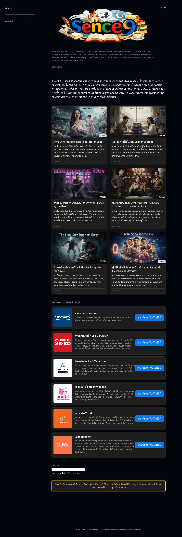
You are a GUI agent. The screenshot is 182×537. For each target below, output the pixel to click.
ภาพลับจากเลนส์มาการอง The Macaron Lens (77, 141)
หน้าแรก (8, 8)
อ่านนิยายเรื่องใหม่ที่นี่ (149, 317)
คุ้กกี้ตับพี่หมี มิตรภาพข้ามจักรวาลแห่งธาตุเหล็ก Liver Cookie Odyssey (137, 269)
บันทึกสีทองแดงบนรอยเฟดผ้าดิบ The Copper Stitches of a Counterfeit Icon (136, 204)
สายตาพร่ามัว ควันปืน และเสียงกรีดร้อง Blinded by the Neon (78, 204)
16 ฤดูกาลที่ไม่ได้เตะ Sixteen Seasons (132, 141)
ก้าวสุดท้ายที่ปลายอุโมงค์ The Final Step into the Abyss (77, 269)
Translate (75, 472)
